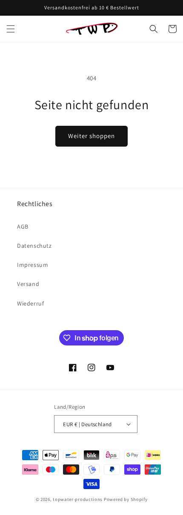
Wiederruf (30, 303)
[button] (10, 29)
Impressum (32, 265)
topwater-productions (78, 499)
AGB (23, 226)
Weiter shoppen (91, 136)
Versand (28, 284)
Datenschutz (34, 245)
